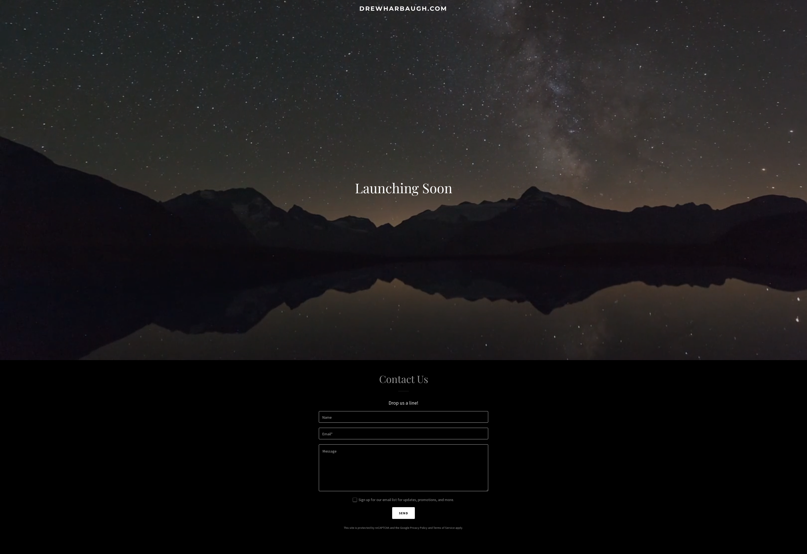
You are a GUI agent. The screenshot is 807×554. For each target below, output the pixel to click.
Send (403, 513)
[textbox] (403, 417)
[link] (403, 9)
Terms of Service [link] (444, 528)
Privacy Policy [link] (418, 528)
